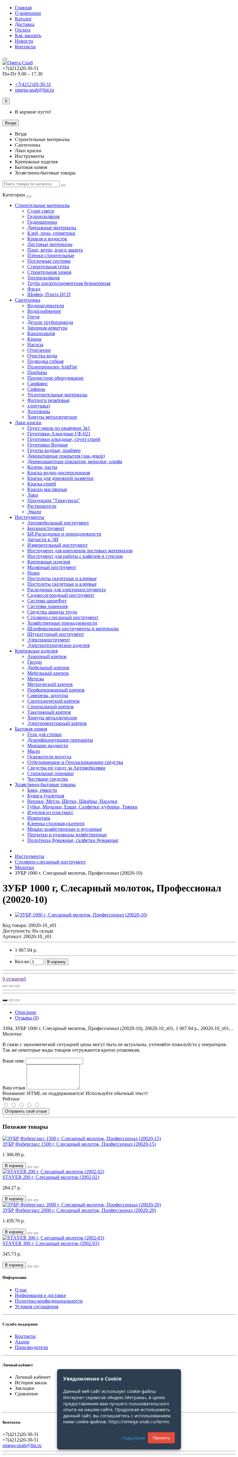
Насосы (35, 344)
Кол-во (22, 961)
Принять (161, 1437)
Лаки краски (28, 422)
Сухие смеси (40, 210)
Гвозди (34, 662)
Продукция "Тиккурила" (53, 500)
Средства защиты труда (52, 611)
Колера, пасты (42, 467)
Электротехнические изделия (58, 645)
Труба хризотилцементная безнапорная (68, 283)
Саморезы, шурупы (47, 695)
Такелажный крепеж (49, 712)
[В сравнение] (17, 986)
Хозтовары (38, 411)
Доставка (24, 24)
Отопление (39, 350)
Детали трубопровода (50, 322)
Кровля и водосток (47, 238)
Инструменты (29, 517)
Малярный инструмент (51, 567)
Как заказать (28, 35)
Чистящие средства (47, 779)
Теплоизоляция (43, 277)
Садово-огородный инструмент (60, 595)
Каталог (23, 18)
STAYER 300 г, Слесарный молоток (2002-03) (50, 1243)
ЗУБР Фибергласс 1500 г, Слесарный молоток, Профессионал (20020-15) (79, 1144)
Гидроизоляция (43, 216)
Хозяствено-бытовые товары (45, 784)
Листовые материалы (50, 244)
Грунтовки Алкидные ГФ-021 (58, 433)
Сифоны (36, 389)
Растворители (41, 506)
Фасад (33, 288)
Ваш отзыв (13, 1087)
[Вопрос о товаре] (4, 986)
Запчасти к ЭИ (43, 539)
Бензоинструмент (45, 528)
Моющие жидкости (47, 745)
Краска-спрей (41, 483)
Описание (25, 1012)
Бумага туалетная (45, 795)
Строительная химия (49, 272)
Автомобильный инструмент (58, 522)
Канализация (41, 333)
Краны (34, 339)
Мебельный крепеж (48, 673)
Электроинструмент (48, 639)
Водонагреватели (45, 305)
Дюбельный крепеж (48, 667)
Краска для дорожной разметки (60, 478)
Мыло (33, 751)
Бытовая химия (31, 728)
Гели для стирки (44, 734)
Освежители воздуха (49, 756)
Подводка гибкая (45, 361)
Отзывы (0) (27, 1017)
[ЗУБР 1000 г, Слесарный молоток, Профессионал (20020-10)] (81, 914)
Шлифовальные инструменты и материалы (73, 628)
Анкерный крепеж (47, 656)
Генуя (33, 316)
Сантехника (27, 300)
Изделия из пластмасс (50, 812)
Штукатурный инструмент (55, 634)
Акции (22, 1341)
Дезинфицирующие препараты (60, 740)
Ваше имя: (13, 1060)
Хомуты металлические (52, 417)
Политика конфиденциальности (49, 1301)
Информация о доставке (40, 1295)
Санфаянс (37, 383)
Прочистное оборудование (55, 378)
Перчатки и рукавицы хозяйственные (67, 834)
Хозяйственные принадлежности (62, 623)
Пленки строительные (50, 255)
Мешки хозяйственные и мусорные (64, 829)
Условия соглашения (36, 1306)
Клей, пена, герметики (51, 233)
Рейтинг (11, 1098)
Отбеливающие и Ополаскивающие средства (75, 762)
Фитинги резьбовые (48, 400)
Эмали (34, 511)
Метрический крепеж (50, 684)
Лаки (32, 495)
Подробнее (133, 1438)
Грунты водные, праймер (54, 450)
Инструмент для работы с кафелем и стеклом (75, 556)
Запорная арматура (47, 327)
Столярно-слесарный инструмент (62, 617)
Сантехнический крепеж (53, 701)
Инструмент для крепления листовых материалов (80, 550)
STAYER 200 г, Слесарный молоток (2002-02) (50, 1177)
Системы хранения (47, 606)
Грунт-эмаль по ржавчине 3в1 (58, 428)
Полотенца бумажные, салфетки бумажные (72, 840)
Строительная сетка (48, 266)
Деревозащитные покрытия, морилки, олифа (74, 461)
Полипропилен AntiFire (52, 366)
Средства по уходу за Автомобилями (66, 767)
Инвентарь (38, 818)
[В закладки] (11, 986)
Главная (23, 7)
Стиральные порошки (50, 773)
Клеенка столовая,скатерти (56, 823)
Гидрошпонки (42, 222)
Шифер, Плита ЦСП (49, 294)
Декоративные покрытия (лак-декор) (66, 456)
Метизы (35, 678)
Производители (31, 1347)
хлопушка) (38, 405)
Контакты (25, 46)
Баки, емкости (42, 790)
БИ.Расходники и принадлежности (64, 534)
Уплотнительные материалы (57, 394)
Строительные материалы (42, 205)
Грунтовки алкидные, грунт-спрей (63, 439)
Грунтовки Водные (47, 444)
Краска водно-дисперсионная (58, 472)
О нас (21, 1289)
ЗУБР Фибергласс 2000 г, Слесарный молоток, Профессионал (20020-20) (79, 1210)
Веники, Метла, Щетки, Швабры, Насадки (72, 801)
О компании (28, 13)
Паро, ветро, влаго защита (55, 249)
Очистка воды (42, 355)
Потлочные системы (49, 261)
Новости (24, 41)
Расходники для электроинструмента (66, 589)
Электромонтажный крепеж (57, 723)
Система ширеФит (47, 600)
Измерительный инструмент (57, 545)
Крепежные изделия (48, 561)
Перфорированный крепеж (56, 689)
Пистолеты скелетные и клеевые (62, 578)
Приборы (37, 372)
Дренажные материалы (51, 227)
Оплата (22, 29)
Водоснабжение (44, 311)
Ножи (33, 572)
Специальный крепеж (50, 706)
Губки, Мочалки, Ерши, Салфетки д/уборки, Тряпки (82, 806)
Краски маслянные (47, 489)
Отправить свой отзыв (26, 1111)
